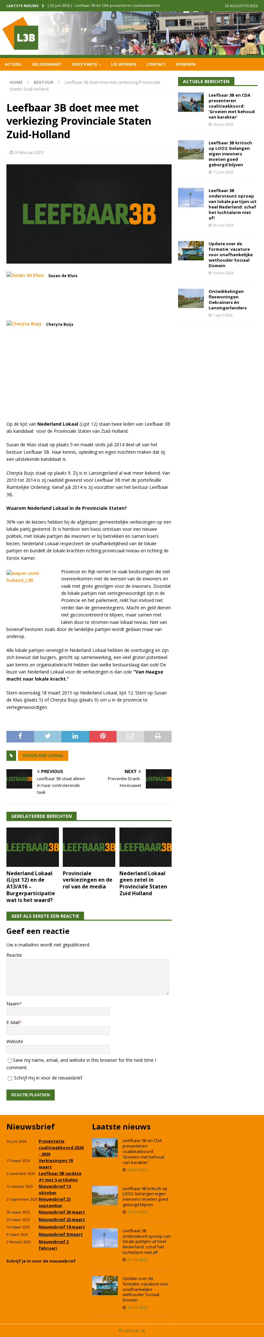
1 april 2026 (222, 315)
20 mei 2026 (223, 225)
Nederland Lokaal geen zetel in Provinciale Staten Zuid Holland (143, 883)
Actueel (13, 64)
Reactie (14, 955)
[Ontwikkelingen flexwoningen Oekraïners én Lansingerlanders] (191, 298)
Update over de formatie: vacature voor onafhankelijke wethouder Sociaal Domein (231, 254)
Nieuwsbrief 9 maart (61, 1234)
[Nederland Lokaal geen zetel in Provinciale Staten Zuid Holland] (145, 847)
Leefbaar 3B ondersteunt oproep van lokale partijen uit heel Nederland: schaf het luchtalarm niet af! (233, 204)
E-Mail (12, 1022)
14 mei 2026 (223, 272)
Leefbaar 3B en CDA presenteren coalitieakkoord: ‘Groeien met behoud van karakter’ (232, 106)
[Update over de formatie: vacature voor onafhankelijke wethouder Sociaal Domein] (191, 250)
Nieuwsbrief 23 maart (62, 1219)
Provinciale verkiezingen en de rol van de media (87, 880)
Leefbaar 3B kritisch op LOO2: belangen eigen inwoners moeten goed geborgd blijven (230, 154)
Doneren (185, 64)
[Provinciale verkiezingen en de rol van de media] (89, 847)
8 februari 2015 (29, 152)
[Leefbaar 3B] (132, 54)
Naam (12, 1004)
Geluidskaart (47, 64)
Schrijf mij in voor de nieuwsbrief (47, 1078)
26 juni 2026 (223, 124)
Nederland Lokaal (43, 755)
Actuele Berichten (206, 81)
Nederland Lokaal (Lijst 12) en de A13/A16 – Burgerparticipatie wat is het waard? (30, 887)
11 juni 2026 (223, 172)
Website (14, 1041)
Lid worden (124, 64)
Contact (156, 64)
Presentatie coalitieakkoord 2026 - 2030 (61, 1147)
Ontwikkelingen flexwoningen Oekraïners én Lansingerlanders (228, 299)
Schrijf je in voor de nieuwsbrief (41, 1261)
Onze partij (84, 64)
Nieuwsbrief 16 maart (62, 1227)
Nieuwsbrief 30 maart (62, 1212)
